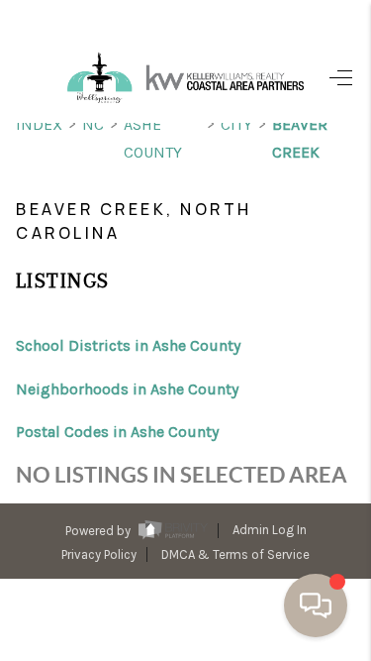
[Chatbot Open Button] (315, 605)
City (236, 124)
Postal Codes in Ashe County (117, 431)
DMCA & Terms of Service (235, 554)
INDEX (39, 124)
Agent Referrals (190, 603)
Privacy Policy (99, 554)
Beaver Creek (299, 138)
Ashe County (153, 138)
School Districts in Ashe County (128, 345)
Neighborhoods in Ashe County (127, 389)
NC (93, 124)
